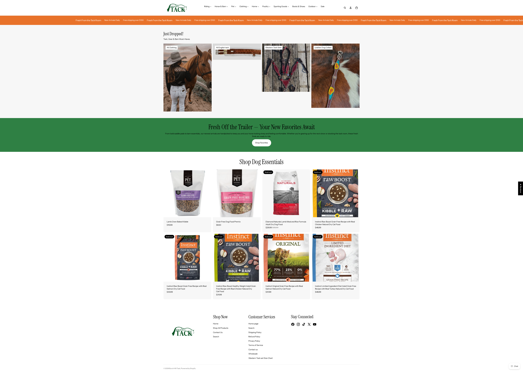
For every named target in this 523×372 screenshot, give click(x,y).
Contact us (253, 349)
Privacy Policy (254, 341)
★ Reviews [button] (520, 188)
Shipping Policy (254, 332)
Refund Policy (254, 336)
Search (216, 336)
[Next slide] (207, 193)
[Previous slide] (167, 193)
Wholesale (253, 354)
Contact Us (218, 332)
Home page (253, 323)
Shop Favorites (261, 142)
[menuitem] (208, 8)
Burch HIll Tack (174, 368)
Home (215, 323)
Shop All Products (220, 328)
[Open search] (345, 8)
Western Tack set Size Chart (260, 358)
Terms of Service (255, 345)
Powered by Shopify (188, 368)
